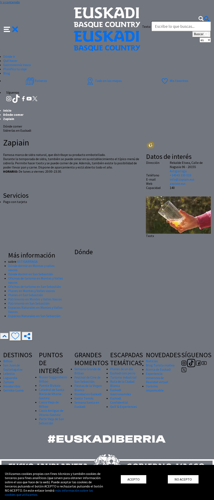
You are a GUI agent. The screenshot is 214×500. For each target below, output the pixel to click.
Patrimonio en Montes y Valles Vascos (35, 299)
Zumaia (8, 382)
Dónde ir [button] (9, 56)
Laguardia (10, 378)
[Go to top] (4, 336)
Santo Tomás (83, 398)
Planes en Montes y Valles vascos (31, 291)
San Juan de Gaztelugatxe (13, 367)
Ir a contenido (10, 2)
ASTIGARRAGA (27, 261)
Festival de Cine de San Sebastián (87, 379)
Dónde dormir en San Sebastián (30, 274)
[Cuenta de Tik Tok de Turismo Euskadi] (16, 98)
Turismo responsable (155, 388)
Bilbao (8, 361)
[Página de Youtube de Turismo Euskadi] (29, 98)
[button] (11, 29)
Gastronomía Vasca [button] (17, 65)
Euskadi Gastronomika (120, 392)
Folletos (40, 81)
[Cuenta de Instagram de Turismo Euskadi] (9, 98)
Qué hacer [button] (10, 61)
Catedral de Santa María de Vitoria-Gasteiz (51, 394)
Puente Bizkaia (49, 385)
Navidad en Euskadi (87, 394)
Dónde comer (13, 114)
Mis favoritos (178, 81)
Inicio (7, 110)
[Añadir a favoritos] (15, 336)
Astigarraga (178, 171)
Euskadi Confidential (119, 400)
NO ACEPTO (183, 479)
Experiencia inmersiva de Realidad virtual (157, 377)
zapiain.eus (178, 183)
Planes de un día (121, 369)
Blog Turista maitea (160, 365)
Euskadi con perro (122, 373)
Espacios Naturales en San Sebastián (34, 316)
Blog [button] (6, 73)
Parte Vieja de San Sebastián (51, 421)
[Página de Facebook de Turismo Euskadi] (24, 98)
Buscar (199, 34)
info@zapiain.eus (182, 179)
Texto (146, 26)
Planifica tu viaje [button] (15, 69)
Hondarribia (11, 386)
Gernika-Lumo (13, 390)
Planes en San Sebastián (25, 295)
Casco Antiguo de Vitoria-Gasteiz (51, 412)
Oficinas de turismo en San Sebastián (34, 286)
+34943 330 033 (180, 175)
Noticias (152, 361)
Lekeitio (9, 373)
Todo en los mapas (108, 81)
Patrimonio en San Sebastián (29, 303)
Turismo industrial (123, 377)
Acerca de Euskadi (158, 369)
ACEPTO (133, 479)
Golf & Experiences (123, 406)
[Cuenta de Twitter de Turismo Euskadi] (34, 98)
